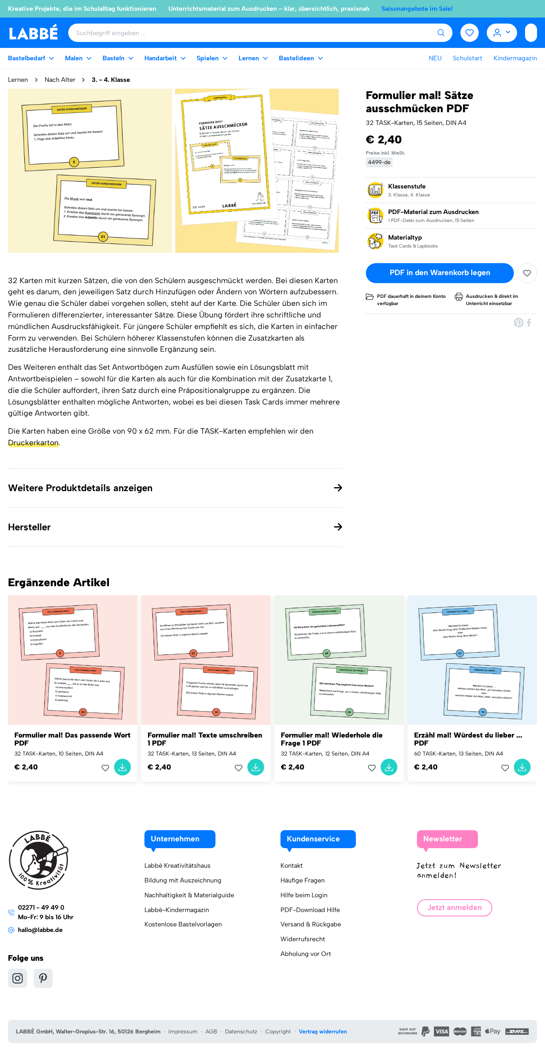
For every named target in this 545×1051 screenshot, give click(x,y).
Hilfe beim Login (304, 895)
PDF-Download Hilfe (310, 910)
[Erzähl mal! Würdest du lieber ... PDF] (472, 660)
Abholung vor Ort (305, 954)
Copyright (278, 1031)
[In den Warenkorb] (122, 767)
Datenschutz (241, 1031)
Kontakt (291, 865)
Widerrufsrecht (302, 939)
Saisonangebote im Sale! (417, 8)
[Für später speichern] (527, 273)
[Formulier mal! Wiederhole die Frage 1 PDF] (339, 660)
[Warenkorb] (531, 33)
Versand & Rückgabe (310, 924)
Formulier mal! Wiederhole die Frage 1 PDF (332, 739)
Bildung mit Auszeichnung (182, 880)
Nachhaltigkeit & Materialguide (189, 895)
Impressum (182, 1031)
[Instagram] (17, 978)
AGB (211, 1031)
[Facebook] (529, 322)
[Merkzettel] (469, 33)
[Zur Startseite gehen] (33, 32)
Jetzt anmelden (454, 907)
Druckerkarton (33, 442)
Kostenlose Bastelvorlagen (183, 924)
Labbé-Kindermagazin (176, 910)
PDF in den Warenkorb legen (440, 273)
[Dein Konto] (502, 33)
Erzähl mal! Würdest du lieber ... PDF (468, 739)
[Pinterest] (518, 322)
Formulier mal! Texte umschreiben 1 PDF (205, 739)
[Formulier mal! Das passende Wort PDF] (72, 660)
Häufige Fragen (302, 880)
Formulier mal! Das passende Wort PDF (72, 739)
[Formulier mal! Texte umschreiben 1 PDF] (206, 660)
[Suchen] (440, 33)
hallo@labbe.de (40, 930)
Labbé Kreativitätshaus (177, 865)
